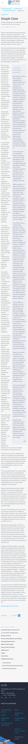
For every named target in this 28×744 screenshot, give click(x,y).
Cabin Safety (4, 656)
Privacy (16, 732)
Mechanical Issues (6, 635)
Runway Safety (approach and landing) (11, 638)
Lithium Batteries (6, 662)
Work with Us (18, 729)
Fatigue (3, 653)
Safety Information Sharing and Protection (12, 665)
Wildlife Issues (5, 650)
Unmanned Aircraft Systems (9, 668)
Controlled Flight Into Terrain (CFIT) (10, 630)
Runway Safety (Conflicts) (8, 647)
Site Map (23, 731)
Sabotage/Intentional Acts (8, 641)
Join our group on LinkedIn (3, 740)
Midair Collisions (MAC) (7, 644)
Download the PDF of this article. (9, 606)
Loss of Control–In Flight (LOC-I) (9, 633)
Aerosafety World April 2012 (9, 10)
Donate (16, 710)
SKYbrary (3, 715)
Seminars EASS (4, 14)
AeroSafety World (18, 8)
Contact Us (17, 731)
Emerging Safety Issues (7, 659)
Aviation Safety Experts (6, 8)
